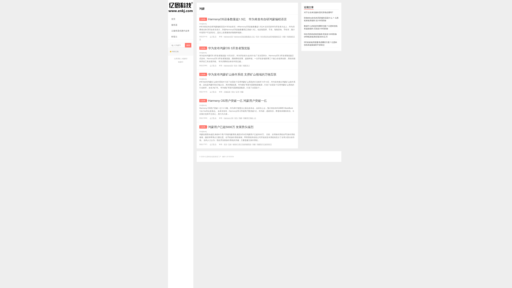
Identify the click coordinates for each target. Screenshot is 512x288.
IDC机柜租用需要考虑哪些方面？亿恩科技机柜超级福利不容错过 (320, 43)
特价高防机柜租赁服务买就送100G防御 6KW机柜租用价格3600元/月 (320, 35)
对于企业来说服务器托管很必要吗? (318, 12)
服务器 (174, 24)
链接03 (180, 62)
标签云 (174, 36)
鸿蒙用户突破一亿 (249, 118)
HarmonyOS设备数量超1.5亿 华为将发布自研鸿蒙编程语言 (247, 19)
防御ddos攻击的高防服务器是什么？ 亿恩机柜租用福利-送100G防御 (321, 19)
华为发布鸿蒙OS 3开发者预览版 (229, 48)
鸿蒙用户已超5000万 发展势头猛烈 (230, 127)
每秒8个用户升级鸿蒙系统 (242, 144)
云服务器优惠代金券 (180, 30)
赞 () (213, 36)
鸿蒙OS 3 (246, 65)
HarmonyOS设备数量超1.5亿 (244, 36)
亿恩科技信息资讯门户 (180, 8)
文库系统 (177, 58)
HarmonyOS (228, 36)
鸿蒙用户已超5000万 (264, 144)
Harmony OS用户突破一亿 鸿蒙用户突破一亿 (237, 100)
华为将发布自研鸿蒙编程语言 (270, 36)
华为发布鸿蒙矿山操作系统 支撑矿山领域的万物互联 (242, 74)
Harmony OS (228, 118)
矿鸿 (237, 92)
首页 (173, 18)
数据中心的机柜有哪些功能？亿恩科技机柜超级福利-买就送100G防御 (321, 27)
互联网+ (203, 19)
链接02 (184, 58)
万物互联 (227, 92)
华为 (257, 36)
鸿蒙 (284, 36)
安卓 (229, 144)
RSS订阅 (175, 51)
